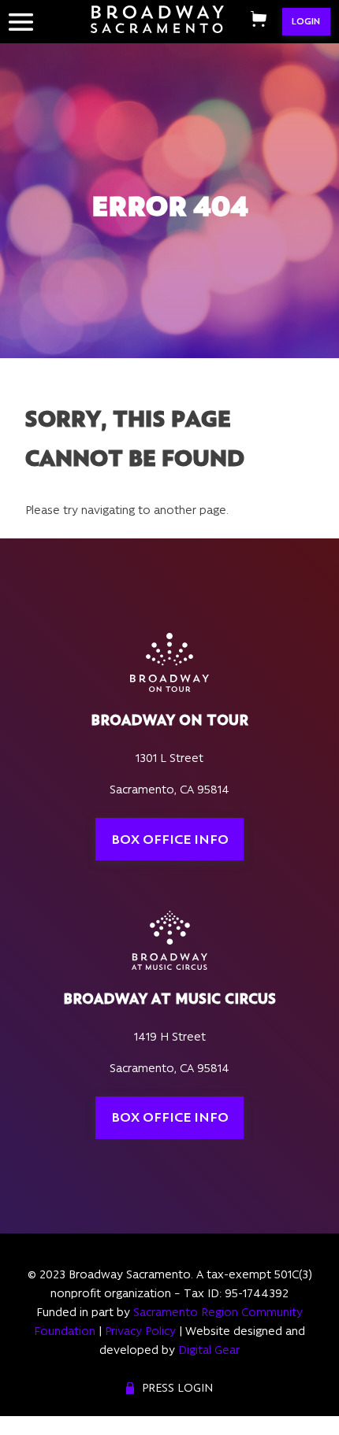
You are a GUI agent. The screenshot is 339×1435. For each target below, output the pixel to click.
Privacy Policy (140, 1331)
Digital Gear (209, 1350)
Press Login (177, 1387)
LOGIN (306, 21)
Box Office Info (170, 839)
